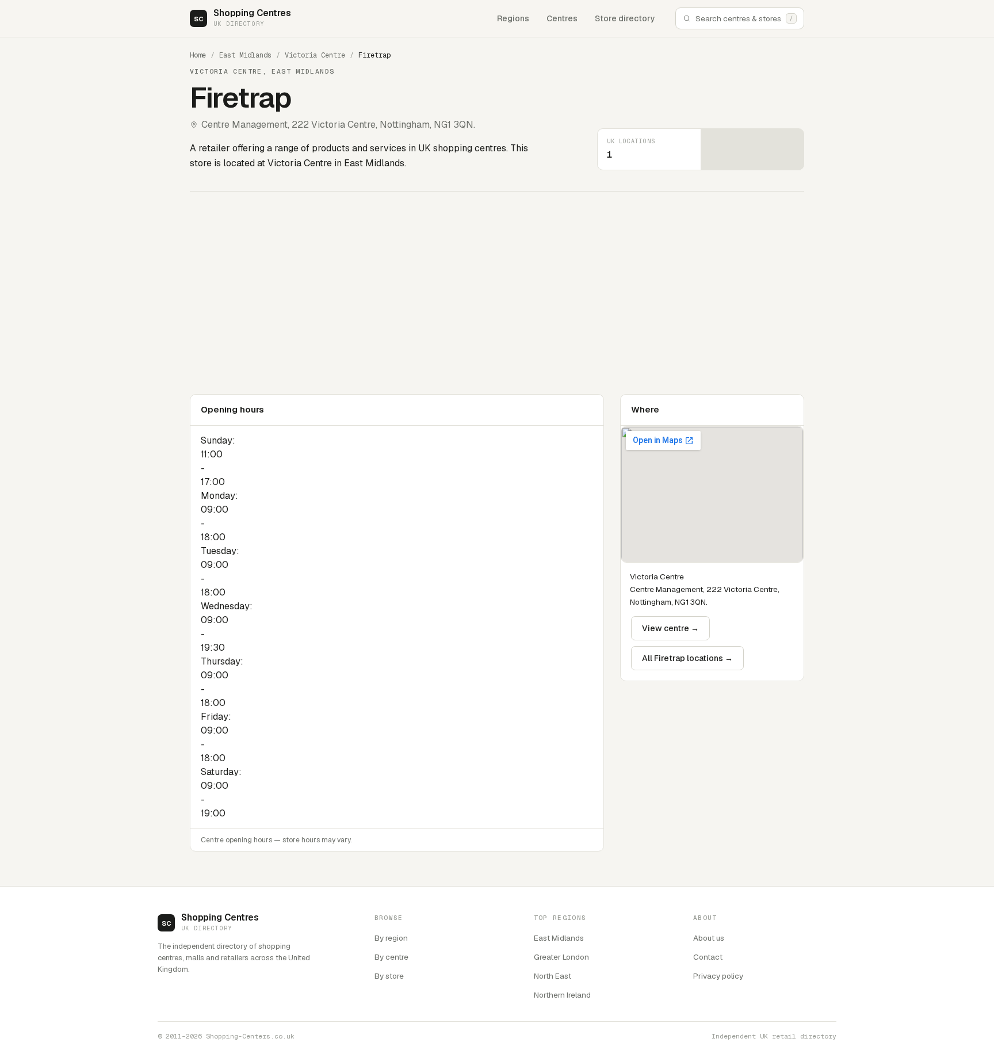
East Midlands (245, 55)
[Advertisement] (535, 292)
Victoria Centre (315, 55)
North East (552, 976)
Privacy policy (718, 976)
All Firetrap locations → (687, 658)
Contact (707, 957)
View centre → (670, 628)
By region (391, 938)
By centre (391, 957)
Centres (562, 18)
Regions (513, 18)
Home (198, 55)
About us (708, 938)
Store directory (625, 18)
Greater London (561, 957)
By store (389, 976)
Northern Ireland (562, 995)
